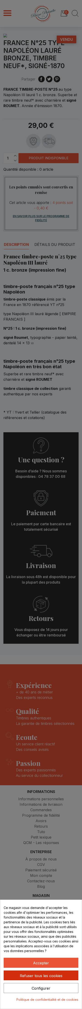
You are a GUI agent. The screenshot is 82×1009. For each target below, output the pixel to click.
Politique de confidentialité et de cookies (47, 999)
